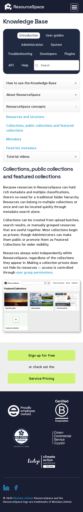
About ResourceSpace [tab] (23, 94)
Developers (48, 54)
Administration (32, 44)
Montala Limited (23, 498)
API (11, 65)
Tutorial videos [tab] (18, 156)
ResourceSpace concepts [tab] (26, 106)
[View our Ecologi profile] (41, 459)
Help (25, 65)
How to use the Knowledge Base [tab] (31, 83)
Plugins (69, 54)
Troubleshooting (20, 54)
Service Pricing (41, 378)
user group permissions (34, 272)
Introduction (28, 35)
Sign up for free (41, 355)
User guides (55, 35)
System (56, 44)
